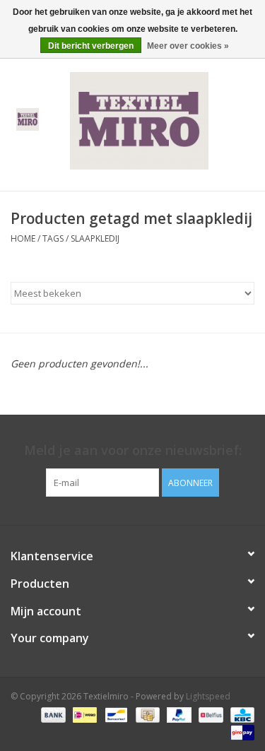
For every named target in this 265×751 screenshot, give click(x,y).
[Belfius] (209, 714)
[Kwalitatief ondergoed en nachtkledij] (160, 119)
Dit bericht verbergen (91, 46)
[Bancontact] (114, 714)
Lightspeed (208, 696)
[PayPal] (178, 714)
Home (23, 238)
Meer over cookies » (188, 46)
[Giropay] (239, 732)
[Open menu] (27, 119)
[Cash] (146, 714)
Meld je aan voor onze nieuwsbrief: (133, 450)
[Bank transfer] (52, 714)
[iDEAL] (83, 714)
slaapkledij (95, 238)
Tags (53, 238)
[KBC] (239, 714)
